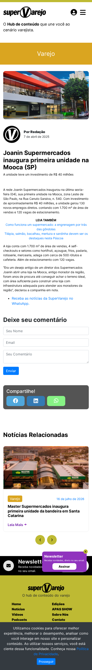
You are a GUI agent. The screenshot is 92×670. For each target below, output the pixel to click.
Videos (17, 614)
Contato (58, 620)
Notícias (18, 609)
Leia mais (15, 525)
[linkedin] (36, 401)
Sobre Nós (60, 614)
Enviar (11, 371)
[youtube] (56, 401)
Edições (58, 604)
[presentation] (40, 540)
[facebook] (15, 401)
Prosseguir (46, 661)
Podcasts (19, 620)
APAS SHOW (62, 609)
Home (16, 604)
